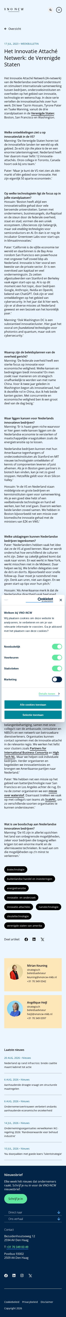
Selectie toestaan (33, 714)
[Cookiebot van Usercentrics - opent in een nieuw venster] (39, 600)
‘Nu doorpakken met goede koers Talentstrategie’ (33, 1154)
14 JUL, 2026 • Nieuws (17, 1123)
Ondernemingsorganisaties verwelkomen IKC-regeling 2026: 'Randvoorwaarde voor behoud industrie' (31, 1132)
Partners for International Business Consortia (26, 750)
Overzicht (14, 29)
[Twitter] (42, 939)
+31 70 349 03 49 (17, 1247)
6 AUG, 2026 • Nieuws (17, 1079)
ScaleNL (50, 799)
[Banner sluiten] (60, 600)
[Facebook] (26, 939)
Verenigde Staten (42, 113)
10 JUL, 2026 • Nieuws (17, 1148)
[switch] (57, 657)
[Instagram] (22, 1275)
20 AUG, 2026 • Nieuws (17, 1057)
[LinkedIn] (34, 939)
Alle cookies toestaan (33, 704)
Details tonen (47, 693)
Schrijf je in (15, 1199)
